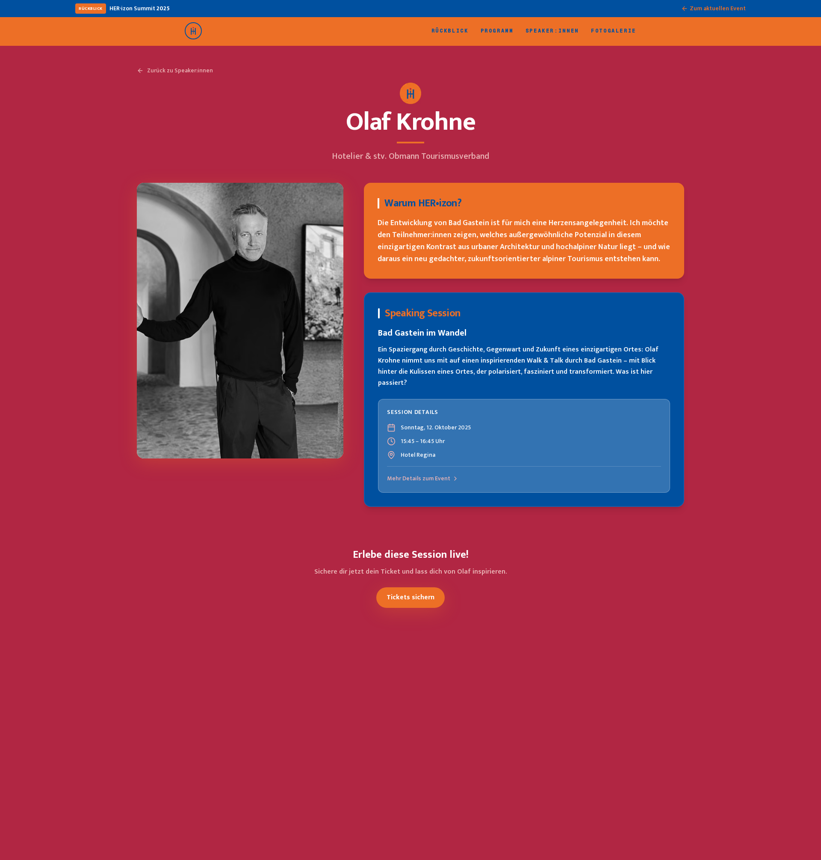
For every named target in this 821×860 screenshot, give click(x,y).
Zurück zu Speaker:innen (180, 70)
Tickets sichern (410, 597)
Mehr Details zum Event (418, 478)
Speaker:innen (552, 30)
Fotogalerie (613, 30)
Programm (497, 30)
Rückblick (450, 30)
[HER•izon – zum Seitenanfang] (193, 30)
